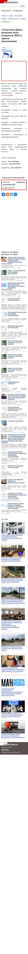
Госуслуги (5, 95)
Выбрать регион (5, 750)
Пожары (23, 19)
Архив (11, 16)
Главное (4, 16)
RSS (19, 752)
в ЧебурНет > (6, 22)
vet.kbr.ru (6, 59)
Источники (18, 16)
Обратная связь (5, 749)
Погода (4, 19)
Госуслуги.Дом (12, 101)
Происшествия (13, 19)
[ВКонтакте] (3, 194)
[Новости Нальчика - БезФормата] (9, 2)
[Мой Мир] (15, 194)
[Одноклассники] (7, 194)
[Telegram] (11, 194)
